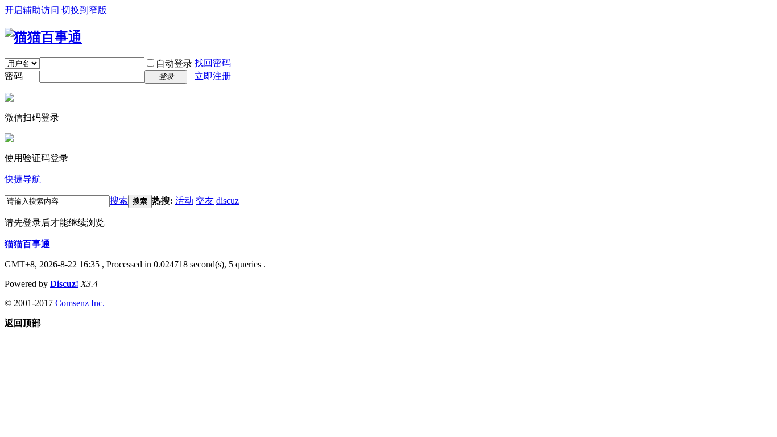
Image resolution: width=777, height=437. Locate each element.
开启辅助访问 (32, 10)
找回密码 (213, 63)
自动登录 (174, 63)
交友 (205, 200)
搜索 (119, 200)
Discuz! (64, 283)
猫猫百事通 (27, 244)
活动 (184, 200)
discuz (227, 200)
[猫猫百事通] (43, 37)
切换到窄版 (84, 10)
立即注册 (213, 76)
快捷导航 (23, 179)
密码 (14, 76)
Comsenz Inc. (80, 303)
